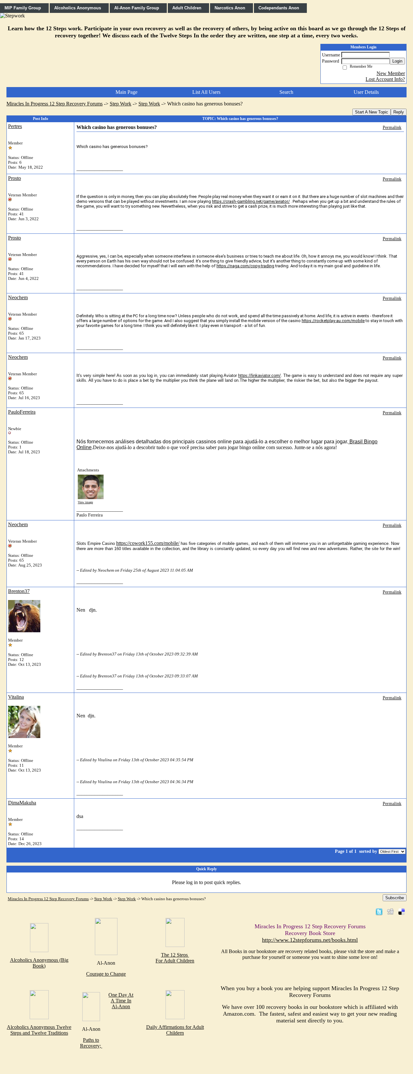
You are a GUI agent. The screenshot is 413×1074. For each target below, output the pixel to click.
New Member (391, 73)
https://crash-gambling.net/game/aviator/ (251, 201)
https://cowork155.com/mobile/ (147, 543)
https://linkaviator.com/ (259, 375)
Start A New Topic (371, 112)
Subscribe (394, 897)
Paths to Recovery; (91, 1043)
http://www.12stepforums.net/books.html (310, 940)
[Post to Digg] (390, 911)
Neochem (18, 297)
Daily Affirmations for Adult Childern (175, 1030)
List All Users (206, 92)
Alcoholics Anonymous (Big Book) (39, 963)
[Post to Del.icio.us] (402, 911)
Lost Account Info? (385, 79)
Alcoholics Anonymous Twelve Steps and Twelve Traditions (39, 1030)
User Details (366, 92)
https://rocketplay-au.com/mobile (333, 320)
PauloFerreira (21, 412)
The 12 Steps (175, 955)
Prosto (14, 178)
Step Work (120, 103)
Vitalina (16, 697)
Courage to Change (106, 974)
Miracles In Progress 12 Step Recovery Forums (54, 103)
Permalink (392, 127)
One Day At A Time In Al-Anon (120, 1000)
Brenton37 (19, 591)
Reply (398, 112)
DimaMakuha (22, 802)
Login (397, 61)
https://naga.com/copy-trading (245, 265)
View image (85, 502)
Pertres (15, 126)
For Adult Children (175, 960)
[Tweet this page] (379, 911)
